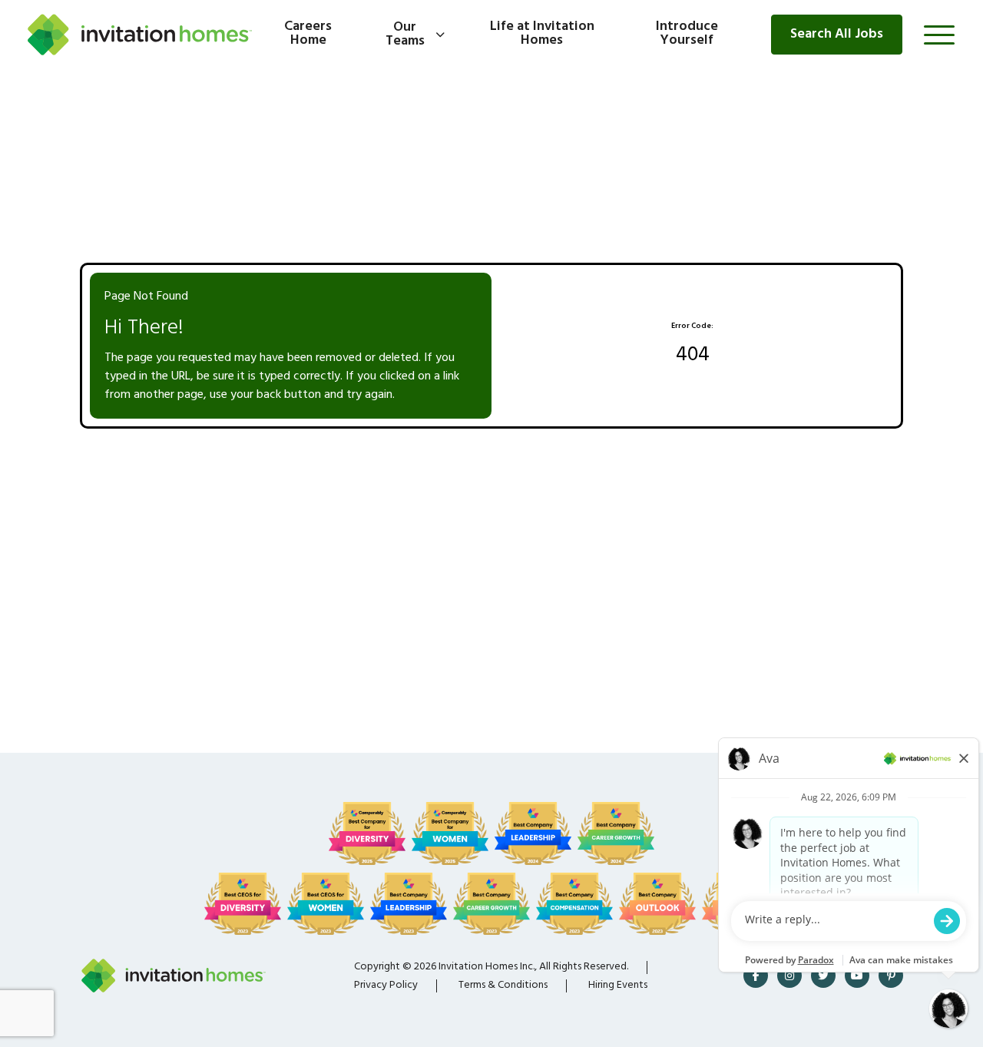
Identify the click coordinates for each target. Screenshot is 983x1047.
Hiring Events (617, 985)
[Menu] (939, 34)
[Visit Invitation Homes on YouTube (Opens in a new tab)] (857, 975)
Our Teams (405, 34)
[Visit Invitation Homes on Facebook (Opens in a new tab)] (755, 975)
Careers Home (308, 34)
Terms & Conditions (503, 985)
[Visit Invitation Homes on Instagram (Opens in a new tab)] (789, 975)
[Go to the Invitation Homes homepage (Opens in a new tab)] (140, 34)
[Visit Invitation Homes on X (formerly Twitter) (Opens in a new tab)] (823, 975)
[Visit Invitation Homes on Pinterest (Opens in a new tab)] (891, 975)
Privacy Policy (386, 985)
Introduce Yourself (687, 34)
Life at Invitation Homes (542, 34)
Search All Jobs (836, 34)
